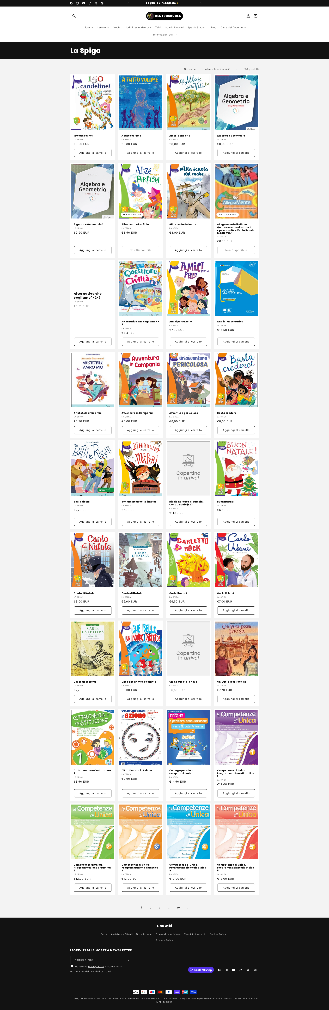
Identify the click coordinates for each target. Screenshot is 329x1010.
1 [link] (141, 907)
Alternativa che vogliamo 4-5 (140, 323)
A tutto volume (131, 135)
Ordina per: (190, 69)
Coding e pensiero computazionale (181, 772)
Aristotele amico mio (88, 413)
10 (178, 907)
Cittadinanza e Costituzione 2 (92, 772)
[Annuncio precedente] (128, 3)
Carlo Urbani (225, 593)
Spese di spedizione (168, 934)
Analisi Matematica (230, 321)
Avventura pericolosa (183, 413)
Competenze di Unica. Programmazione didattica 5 (235, 868)
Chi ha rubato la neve (183, 682)
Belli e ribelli (82, 501)
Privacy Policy (164, 940)
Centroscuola (86, 998)
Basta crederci (227, 413)
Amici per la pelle (180, 321)
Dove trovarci (144, 934)
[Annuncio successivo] (201, 3)
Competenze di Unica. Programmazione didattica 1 (235, 773)
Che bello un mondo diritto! (139, 682)
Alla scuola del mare (182, 224)
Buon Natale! (225, 501)
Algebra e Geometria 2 (89, 224)
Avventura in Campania (137, 413)
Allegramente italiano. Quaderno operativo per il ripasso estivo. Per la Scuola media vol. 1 (235, 229)
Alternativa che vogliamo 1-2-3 (88, 296)
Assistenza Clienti (121, 934)
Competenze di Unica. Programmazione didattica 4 (187, 868)
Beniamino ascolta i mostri (139, 501)
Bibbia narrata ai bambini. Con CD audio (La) (186, 503)
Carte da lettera (85, 682)
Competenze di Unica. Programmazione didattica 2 (92, 868)
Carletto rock (178, 593)
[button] (74, 16)
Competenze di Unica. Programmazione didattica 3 (140, 868)
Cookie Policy (218, 934)
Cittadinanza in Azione (136, 770)
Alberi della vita (179, 135)
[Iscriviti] (128, 960)
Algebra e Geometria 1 (232, 135)
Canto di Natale (84, 593)
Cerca (104, 934)
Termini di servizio (195, 934)
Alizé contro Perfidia (135, 224)
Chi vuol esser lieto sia (231, 682)
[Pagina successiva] (187, 907)
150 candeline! (83, 135)
